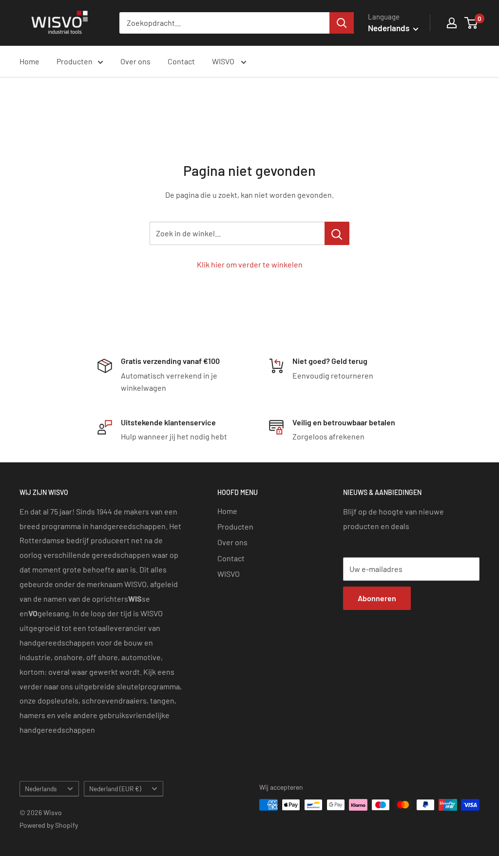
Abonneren (377, 598)
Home (29, 61)
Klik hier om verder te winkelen (250, 264)
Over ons (135, 61)
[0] (471, 23)
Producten (75, 61)
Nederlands (41, 788)
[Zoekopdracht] (341, 23)
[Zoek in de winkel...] (337, 233)
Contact (181, 61)
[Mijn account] (452, 23)
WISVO (224, 61)
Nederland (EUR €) (115, 788)
